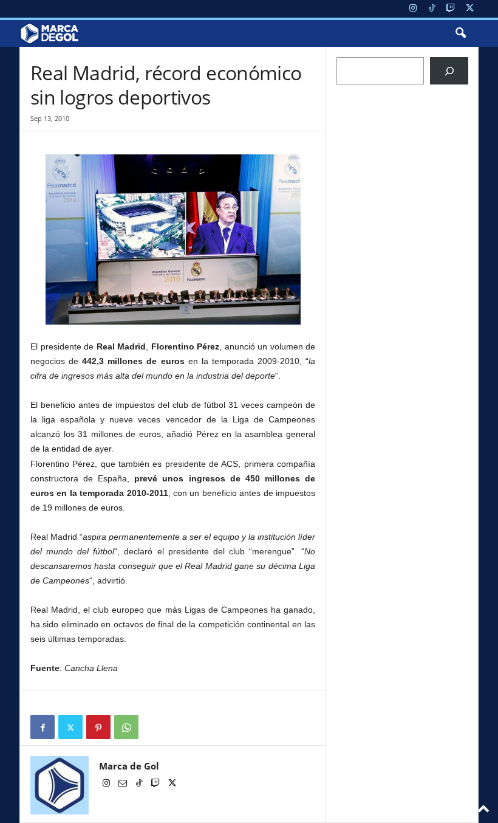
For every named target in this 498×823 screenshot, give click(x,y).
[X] (469, 9)
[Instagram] (413, 9)
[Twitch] (450, 9)
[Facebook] (42, 727)
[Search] (449, 70)
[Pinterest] (98, 727)
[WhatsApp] (126, 727)
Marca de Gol (129, 766)
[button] (460, 33)
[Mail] (123, 784)
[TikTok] (432, 9)
